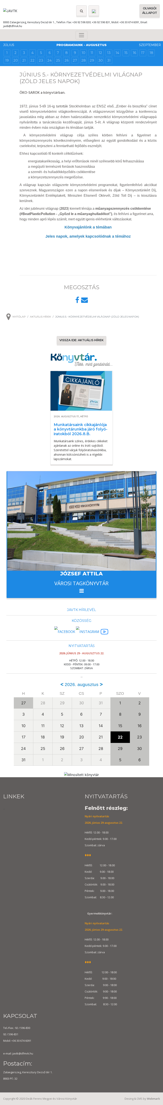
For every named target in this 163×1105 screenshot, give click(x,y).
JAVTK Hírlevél (81, 610)
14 (117, 53)
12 (100, 53)
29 (92, 60)
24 (49, 60)
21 (24, 60)
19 (7, 60)
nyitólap (19, 316)
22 (32, 60)
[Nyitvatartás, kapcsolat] (94, 10)
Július (8, 45)
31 (109, 60)
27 (75, 60)
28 (83, 60)
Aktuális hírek (40, 316)
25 (58, 60)
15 (126, 53)
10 (83, 53)
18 (151, 53)
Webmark (153, 1099)
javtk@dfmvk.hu (12, 26)
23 (41, 60)
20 (15, 60)
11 (92, 53)
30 (100, 60)
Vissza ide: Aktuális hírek (81, 340)
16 (134, 53)
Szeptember (150, 45)
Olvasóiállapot (149, 10)
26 (67, 60)
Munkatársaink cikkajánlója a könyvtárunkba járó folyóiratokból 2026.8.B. (80, 429)
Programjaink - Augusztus (81, 45)
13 (109, 53)
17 (143, 53)
